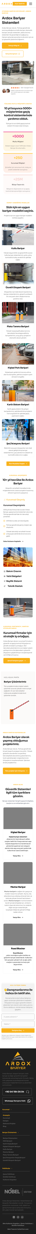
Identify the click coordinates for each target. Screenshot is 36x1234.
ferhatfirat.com (23, 1229)
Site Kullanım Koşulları (11, 1223)
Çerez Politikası (26, 1223)
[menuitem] (18, 1115)
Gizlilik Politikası (18, 1225)
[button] (30, 3)
